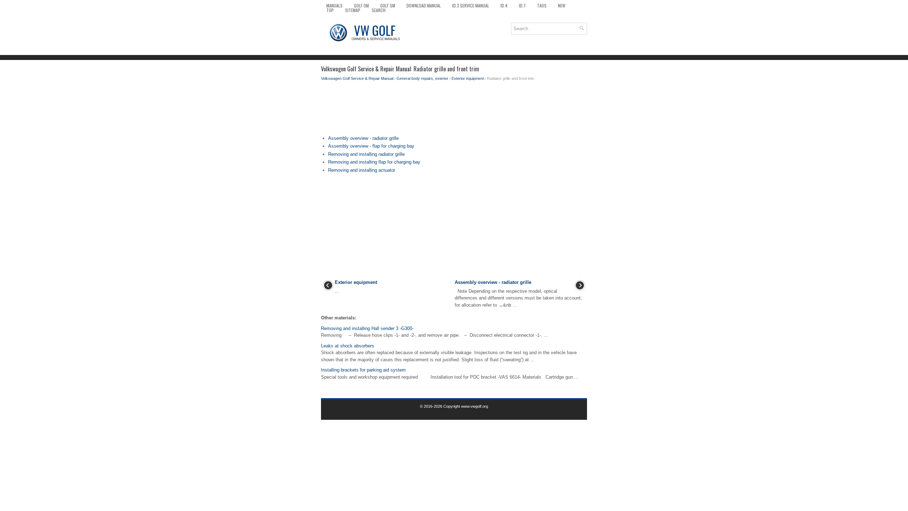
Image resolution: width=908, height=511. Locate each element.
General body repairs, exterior (422, 78)
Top (330, 10)
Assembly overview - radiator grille (363, 138)
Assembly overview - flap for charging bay (371, 146)
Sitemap (352, 10)
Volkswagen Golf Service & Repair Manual (357, 78)
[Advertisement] (454, 110)
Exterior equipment (468, 78)
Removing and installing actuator (361, 170)
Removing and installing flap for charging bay (374, 162)
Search (379, 10)
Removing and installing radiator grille (366, 154)
